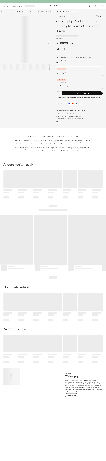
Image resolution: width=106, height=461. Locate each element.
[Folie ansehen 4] (25, 67)
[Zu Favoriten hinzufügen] (101, 15)
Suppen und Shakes (35, 11)
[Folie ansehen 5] (32, 67)
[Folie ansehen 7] (45, 67)
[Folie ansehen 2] (13, 67)
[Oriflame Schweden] (53, 6)
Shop (6, 6)
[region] (26, 39)
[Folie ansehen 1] (6, 67)
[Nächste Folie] (48, 43)
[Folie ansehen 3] (19, 67)
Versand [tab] (74, 136)
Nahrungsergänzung (11, 11)
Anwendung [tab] (48, 136)
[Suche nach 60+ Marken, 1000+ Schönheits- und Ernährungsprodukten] (90, 6)
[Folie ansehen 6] (38, 67)
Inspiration (17, 6)
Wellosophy (60, 17)
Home (2, 11)
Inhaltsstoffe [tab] (62, 136)
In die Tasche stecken (82, 93)
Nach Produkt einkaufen (23, 11)
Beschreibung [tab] (33, 136)
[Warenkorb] (102, 6)
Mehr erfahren (59, 122)
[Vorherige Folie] (5, 43)
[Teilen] (97, 15)
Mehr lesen (58, 63)
